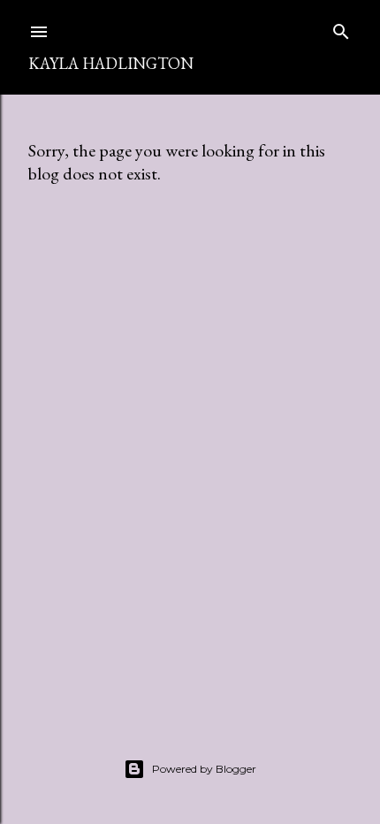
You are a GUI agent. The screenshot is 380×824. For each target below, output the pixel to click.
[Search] (341, 28)
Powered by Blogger (204, 768)
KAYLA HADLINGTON (111, 63)
